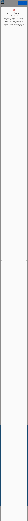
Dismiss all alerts (23, 3)
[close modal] (25, 8)
